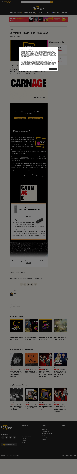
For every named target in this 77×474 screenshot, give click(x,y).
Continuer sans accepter (54, 48)
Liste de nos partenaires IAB (25, 65)
